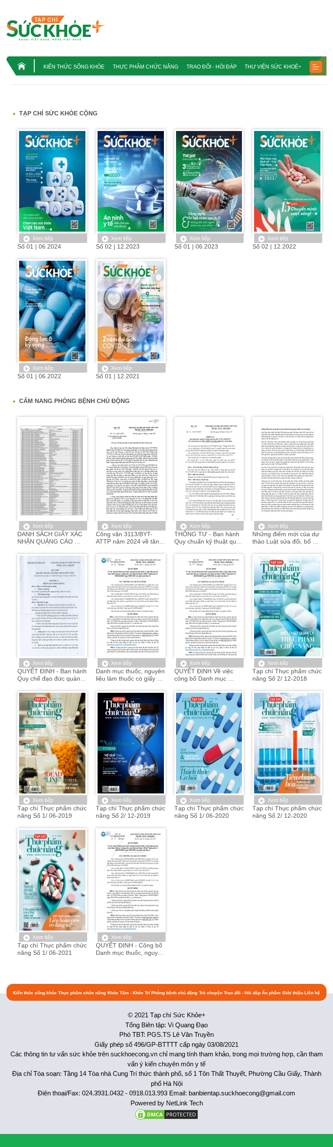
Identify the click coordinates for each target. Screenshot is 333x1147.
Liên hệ (312, 992)
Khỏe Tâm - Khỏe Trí (129, 992)
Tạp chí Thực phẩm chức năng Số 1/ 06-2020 (209, 812)
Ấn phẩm (33, 92)
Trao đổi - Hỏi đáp (211, 67)
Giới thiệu (292, 992)
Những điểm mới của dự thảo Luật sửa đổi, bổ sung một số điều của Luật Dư (286, 538)
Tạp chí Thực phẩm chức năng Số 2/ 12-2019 (131, 812)
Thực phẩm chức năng (145, 67)
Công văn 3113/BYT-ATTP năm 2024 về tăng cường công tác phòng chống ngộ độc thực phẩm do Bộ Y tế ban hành (130, 538)
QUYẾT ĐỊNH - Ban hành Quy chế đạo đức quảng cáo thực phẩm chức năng (52, 675)
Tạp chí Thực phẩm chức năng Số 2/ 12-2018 (287, 675)
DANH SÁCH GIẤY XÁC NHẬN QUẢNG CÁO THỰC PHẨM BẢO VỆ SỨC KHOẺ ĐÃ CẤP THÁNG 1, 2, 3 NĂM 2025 (50, 538)
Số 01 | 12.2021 (118, 376)
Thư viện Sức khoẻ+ (273, 67)
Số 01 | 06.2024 (39, 246)
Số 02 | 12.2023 (118, 246)
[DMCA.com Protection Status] (166, 1114)
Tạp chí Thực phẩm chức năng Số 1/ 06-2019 (52, 812)
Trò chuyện (210, 992)
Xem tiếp (43, 239)
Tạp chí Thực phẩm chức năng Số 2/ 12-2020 (287, 812)
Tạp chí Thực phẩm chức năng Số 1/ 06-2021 (52, 949)
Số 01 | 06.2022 (39, 376)
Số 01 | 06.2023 (196, 246)
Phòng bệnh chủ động (174, 992)
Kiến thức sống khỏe (73, 67)
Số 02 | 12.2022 (274, 246)
